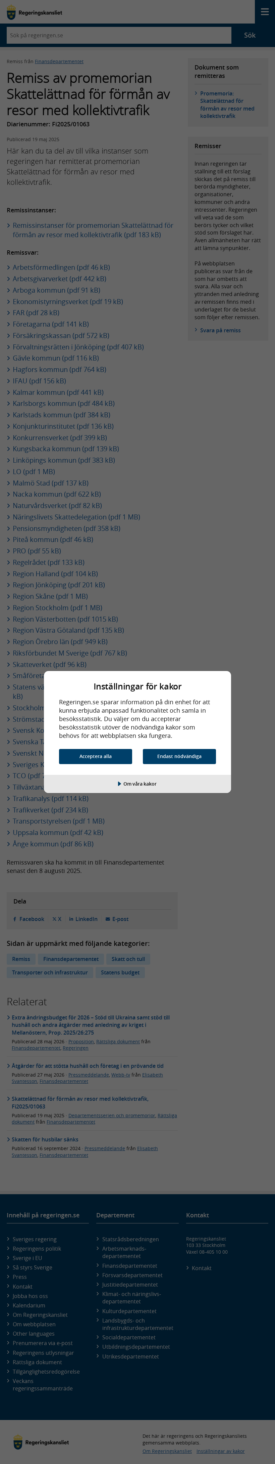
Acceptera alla (95, 756)
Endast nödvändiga (179, 756)
